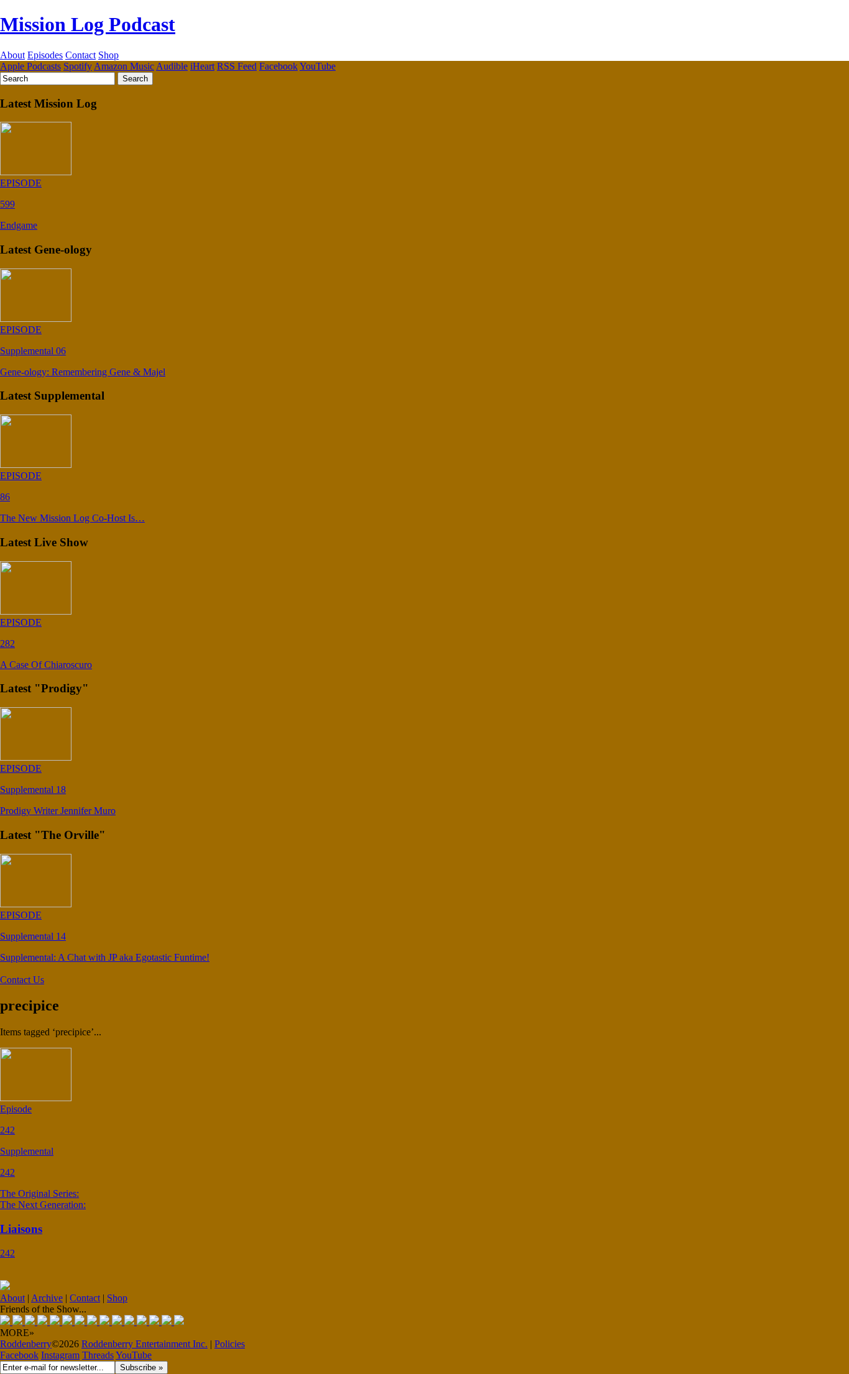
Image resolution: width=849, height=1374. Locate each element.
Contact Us (22, 979)
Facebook (278, 66)
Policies (229, 1344)
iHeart (202, 66)
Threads (98, 1355)
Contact (80, 55)
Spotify (77, 66)
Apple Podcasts (30, 66)
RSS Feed (237, 66)
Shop (108, 55)
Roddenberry (26, 1344)
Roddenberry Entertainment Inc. (144, 1344)
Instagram (60, 1355)
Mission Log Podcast (87, 24)
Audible (172, 66)
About (12, 55)
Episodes (45, 55)
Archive (47, 1298)
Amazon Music (124, 66)
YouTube (318, 66)
